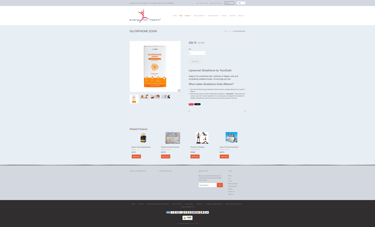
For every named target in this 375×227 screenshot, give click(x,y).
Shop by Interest (199, 15)
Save (192, 104)
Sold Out (195, 61)
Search (134, 204)
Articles (224, 15)
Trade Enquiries (213, 15)
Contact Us (232, 15)
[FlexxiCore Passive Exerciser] (173, 138)
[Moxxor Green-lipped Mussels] (143, 138)
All (230, 31)
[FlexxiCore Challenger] (202, 138)
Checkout (218, 3)
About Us (141, 204)
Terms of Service (177, 204)
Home (175, 15)
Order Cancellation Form (188, 207)
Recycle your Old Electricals (233, 204)
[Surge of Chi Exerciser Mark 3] (231, 138)
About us (241, 15)
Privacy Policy (189, 204)
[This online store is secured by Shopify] (187, 218)
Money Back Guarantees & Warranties (158, 204)
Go (220, 185)
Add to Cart (136, 156)
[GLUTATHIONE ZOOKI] (134, 99)
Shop (181, 15)
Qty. (190, 49)
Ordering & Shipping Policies (214, 204)
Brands (187, 15)
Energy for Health (184, 223)
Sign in (212, 3)
